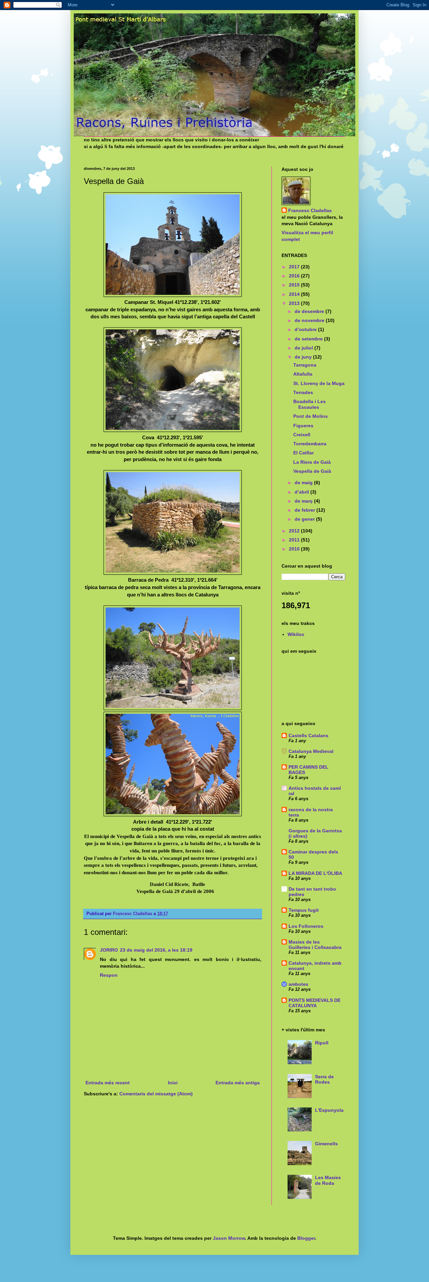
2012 (295, 530)
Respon (109, 975)
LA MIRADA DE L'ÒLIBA (315, 873)
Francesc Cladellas (133, 913)
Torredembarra (309, 443)
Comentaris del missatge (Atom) (156, 1093)
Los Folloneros (306, 926)
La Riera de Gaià (312, 462)
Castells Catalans (308, 735)
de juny (304, 357)
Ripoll (321, 1042)
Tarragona (304, 365)
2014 (295, 294)
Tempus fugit (304, 910)
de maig (304, 482)
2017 (295, 266)
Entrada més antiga (238, 1082)
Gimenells (326, 1143)
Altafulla (302, 374)
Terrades (303, 392)
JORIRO (109, 950)
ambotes (298, 984)
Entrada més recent (107, 1082)
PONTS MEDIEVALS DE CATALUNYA (315, 1003)
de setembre (309, 338)
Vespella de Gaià (312, 471)
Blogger (306, 1238)
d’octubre (306, 329)
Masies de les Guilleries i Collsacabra (315, 944)
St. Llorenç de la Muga (319, 383)
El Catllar (303, 452)
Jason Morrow (229, 1238)
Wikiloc (296, 634)
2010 (295, 549)
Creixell (301, 434)
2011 (295, 539)
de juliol (304, 347)
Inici (173, 1082)
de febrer (305, 510)
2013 (295, 303)
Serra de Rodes (324, 1079)
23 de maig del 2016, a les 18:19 (156, 950)
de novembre (310, 320)
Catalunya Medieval (311, 751)
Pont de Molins (310, 416)
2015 (295, 284)
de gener (305, 519)
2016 (295, 275)
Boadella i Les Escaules (309, 404)
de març (304, 501)
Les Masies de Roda (328, 1180)
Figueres (303, 425)
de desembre (310, 311)
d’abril (302, 492)
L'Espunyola (329, 1110)
